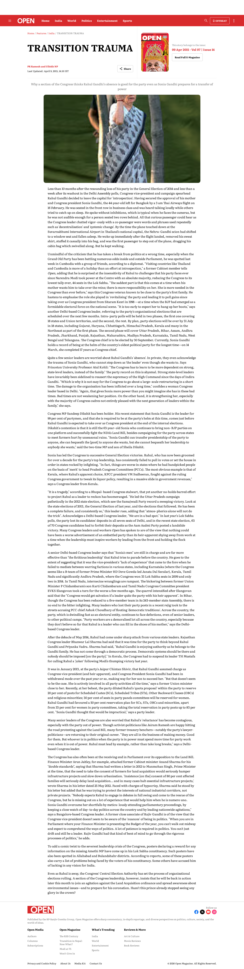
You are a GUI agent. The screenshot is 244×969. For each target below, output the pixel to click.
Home (45, 21)
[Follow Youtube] (208, 912)
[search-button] (206, 21)
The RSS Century (69, 936)
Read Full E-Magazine (187, 57)
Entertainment (107, 21)
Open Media (35, 930)
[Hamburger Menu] (10, 21)
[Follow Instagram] (214, 912)
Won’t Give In (67, 953)
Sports (127, 21)
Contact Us (96, 963)
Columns (32, 940)
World (71, 21)
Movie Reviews (132, 940)
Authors (31, 936)
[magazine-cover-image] (155, 52)
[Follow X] (202, 912)
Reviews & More (135, 930)
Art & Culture (131, 936)
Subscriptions (35, 945)
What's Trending (103, 930)
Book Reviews (131, 945)
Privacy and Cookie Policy (41, 963)
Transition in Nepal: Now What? (71, 942)
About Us (65, 963)
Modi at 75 (65, 948)
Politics (86, 21)
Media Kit (80, 963)
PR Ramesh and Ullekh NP (42, 66)
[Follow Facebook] (196, 912)
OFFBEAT (221, 20)
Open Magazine (70, 930)
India (58, 21)
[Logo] (25, 21)
